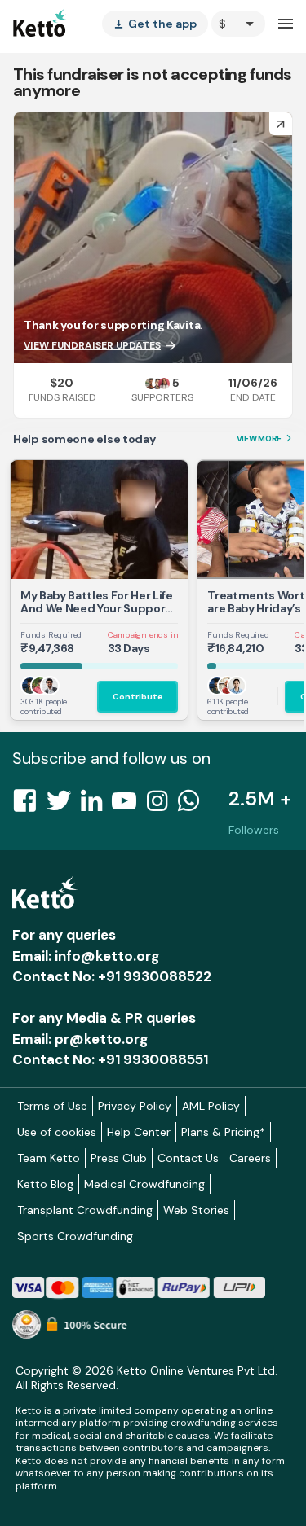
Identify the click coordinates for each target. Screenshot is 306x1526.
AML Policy (211, 1105)
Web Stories (196, 1210)
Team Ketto (48, 1158)
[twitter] (64, 805)
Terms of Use (52, 1105)
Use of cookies (56, 1132)
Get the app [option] (155, 23)
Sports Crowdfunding (75, 1236)
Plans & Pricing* (223, 1132)
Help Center (139, 1132)
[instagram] (162, 805)
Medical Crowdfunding (144, 1184)
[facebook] (29, 805)
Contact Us (188, 1158)
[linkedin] (96, 805)
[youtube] (129, 805)
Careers (250, 1158)
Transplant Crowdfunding (85, 1210)
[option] (238, 24)
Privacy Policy (134, 1105)
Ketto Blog (45, 1184)
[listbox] (155, 23)
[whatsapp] (193, 805)
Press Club (119, 1158)
